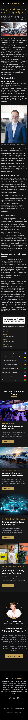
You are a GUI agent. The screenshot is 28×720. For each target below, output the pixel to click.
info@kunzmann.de (8, 341)
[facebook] (10, 698)
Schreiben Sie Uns (14, 656)
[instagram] (14, 698)
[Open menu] (26, 3)
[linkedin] (18, 698)
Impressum (10, 712)
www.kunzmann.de (8, 346)
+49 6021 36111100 (8, 336)
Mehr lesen (7, 441)
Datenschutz (18, 712)
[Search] (23, 3)
